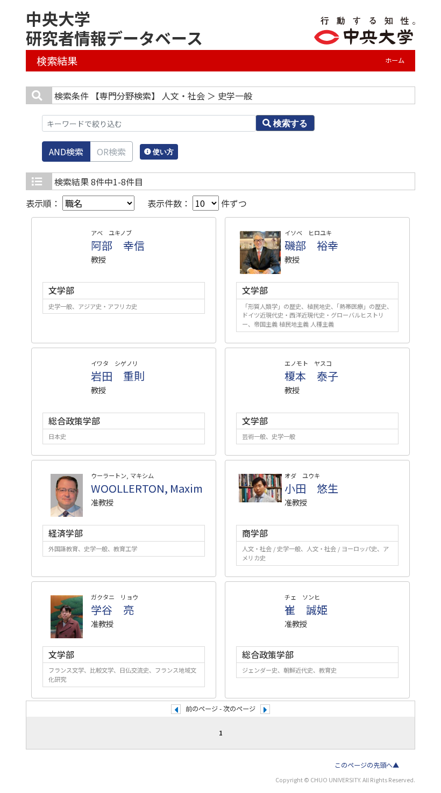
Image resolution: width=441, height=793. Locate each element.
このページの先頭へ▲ (367, 765)
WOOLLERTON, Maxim (147, 488)
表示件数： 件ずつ (197, 203)
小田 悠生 (311, 488)
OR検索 (111, 151)
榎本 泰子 (311, 376)
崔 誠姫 (306, 609)
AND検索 (66, 151)
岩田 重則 (118, 376)
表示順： (44, 203)
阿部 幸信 (118, 245)
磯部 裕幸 (311, 245)
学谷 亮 (112, 609)
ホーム (394, 60)
